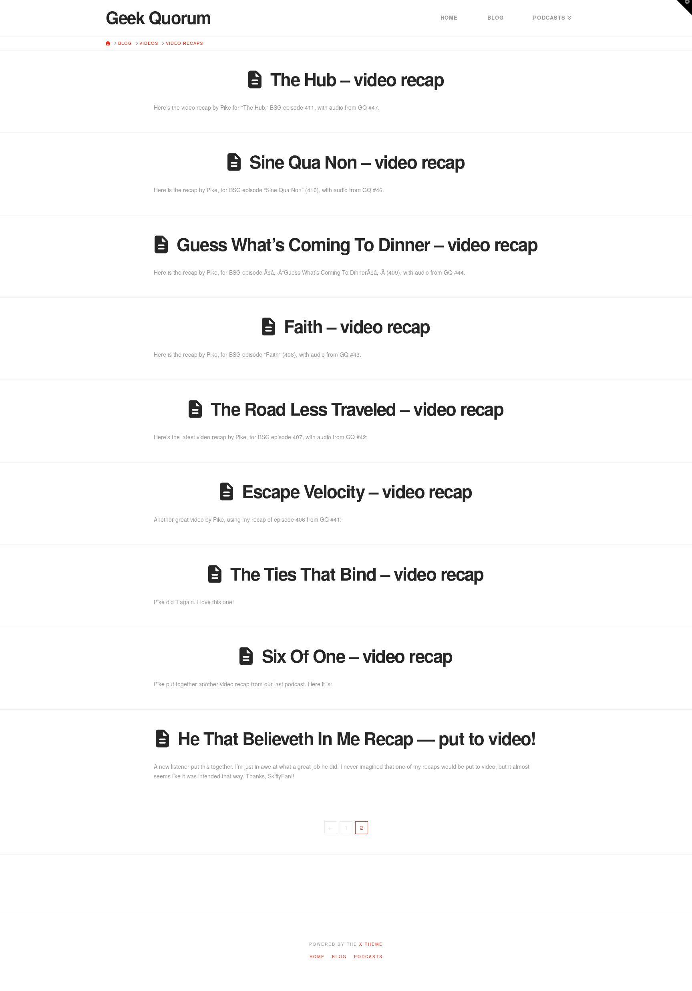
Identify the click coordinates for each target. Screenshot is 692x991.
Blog (339, 956)
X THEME (371, 944)
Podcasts (368, 956)
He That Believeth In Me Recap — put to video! (357, 738)
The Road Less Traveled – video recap (357, 408)
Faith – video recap (357, 326)
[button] (684, 7)
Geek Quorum (158, 17)
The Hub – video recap (357, 78)
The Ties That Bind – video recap (357, 573)
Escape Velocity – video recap (357, 490)
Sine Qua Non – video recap (357, 161)
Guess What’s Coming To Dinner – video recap (357, 243)
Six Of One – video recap (357, 655)
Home (317, 956)
